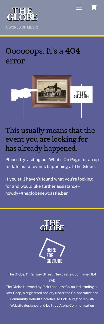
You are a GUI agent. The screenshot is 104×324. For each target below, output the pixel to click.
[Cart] (93, 7)
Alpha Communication (76, 305)
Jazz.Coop (13, 293)
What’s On (59, 159)
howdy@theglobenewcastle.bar (36, 193)
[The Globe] (22, 20)
